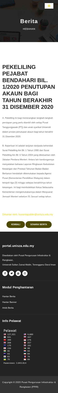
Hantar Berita (8, 296)
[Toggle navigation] (49, 6)
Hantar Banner (9, 302)
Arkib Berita (8, 308)
